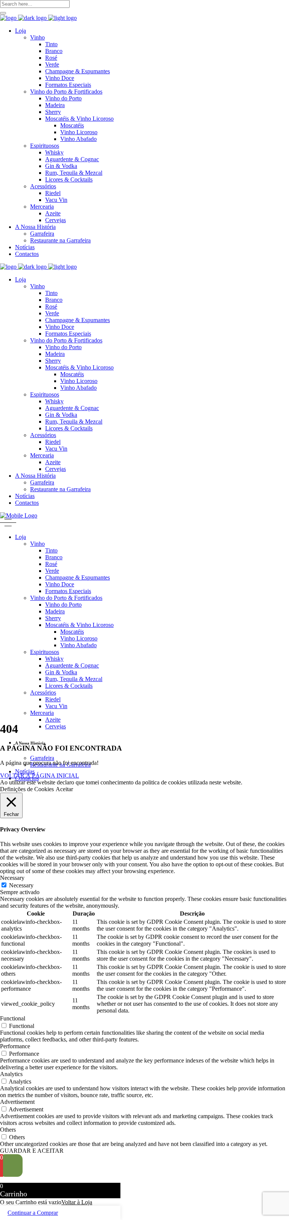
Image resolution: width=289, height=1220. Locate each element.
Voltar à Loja (76, 1202)
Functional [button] (12, 1018)
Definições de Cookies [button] (27, 789)
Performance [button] (15, 1046)
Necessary (21, 885)
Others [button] (8, 1129)
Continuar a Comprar (33, 1212)
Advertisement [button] (17, 1102)
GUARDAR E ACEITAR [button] (32, 1150)
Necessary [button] (12, 878)
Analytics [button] (11, 1074)
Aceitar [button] (64, 789)
